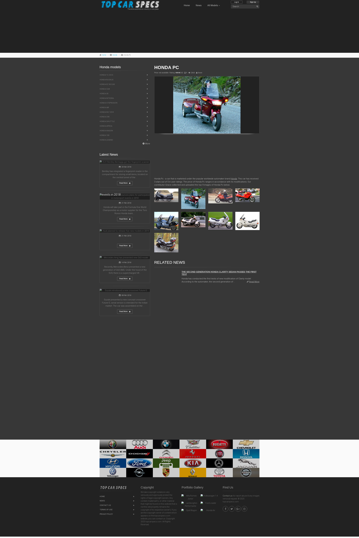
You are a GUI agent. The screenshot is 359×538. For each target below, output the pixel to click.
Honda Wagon (106, 131)
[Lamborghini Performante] (190, 505)
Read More (254, 281)
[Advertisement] (179, 31)
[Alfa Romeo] (113, 444)
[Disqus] (206, 324)
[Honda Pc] (206, 104)
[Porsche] (166, 472)
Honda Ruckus (106, 80)
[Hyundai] (113, 463)
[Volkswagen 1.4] (209, 496)
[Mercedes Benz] (219, 463)
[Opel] (139, 472)
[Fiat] (219, 453)
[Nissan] (246, 472)
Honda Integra (107, 98)
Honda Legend (106, 140)
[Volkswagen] (113, 472)
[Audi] (139, 444)
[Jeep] (166, 463)
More (147, 143)
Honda (114, 55)
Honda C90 (104, 117)
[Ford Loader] (209, 504)
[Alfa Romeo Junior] (190, 497)
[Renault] (193, 472)
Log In (236, 2)
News (199, 5)
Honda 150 (104, 135)
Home (187, 5)
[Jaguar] (246, 463)
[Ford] (139, 463)
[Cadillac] (193, 444)
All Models (212, 5)
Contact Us (105, 505)
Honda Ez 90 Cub (107, 84)
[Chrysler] (113, 453)
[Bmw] (166, 444)
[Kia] (193, 463)
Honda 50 (104, 93)
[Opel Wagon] (190, 511)
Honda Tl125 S (106, 75)
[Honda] (246, 453)
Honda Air (104, 107)
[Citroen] (166, 453)
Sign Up (253, 2)
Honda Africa (106, 126)
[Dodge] (139, 453)
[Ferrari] (193, 453)
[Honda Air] (209, 511)
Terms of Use (106, 510)
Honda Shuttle (107, 121)
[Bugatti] (219, 444)
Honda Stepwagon (108, 103)
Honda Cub (105, 89)
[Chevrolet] (246, 444)
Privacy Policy (106, 514)
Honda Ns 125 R (107, 112)
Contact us (227, 496)
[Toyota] (219, 472)
